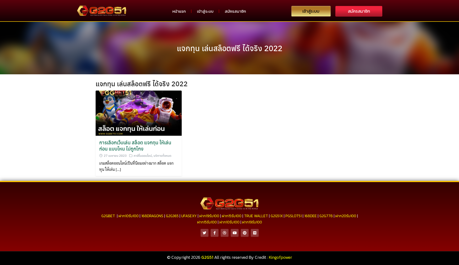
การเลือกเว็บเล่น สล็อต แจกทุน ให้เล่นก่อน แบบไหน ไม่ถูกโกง (135, 145)
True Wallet (256, 216)
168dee (310, 216)
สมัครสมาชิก (235, 11)
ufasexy (189, 216)
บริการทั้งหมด (162, 155)
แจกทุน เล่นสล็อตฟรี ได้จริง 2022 (229, 48)
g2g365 (172, 216)
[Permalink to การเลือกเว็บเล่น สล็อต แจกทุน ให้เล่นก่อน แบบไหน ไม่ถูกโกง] (139, 112)
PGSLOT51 (293, 216)
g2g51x (277, 216)
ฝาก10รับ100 (129, 216)
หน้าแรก (179, 11)
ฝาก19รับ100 (209, 216)
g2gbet (108, 216)
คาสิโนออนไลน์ (143, 155)
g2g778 (326, 216)
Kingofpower (280, 257)
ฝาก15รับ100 (231, 216)
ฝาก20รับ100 (345, 216)
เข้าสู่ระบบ (205, 11)
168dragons (152, 216)
